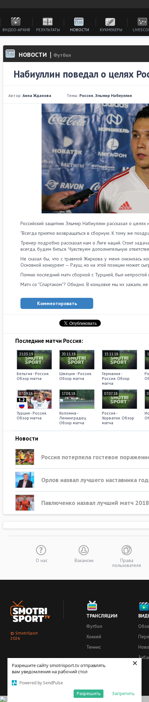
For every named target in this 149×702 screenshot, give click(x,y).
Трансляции (101, 616)
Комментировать (57, 303)
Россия (86, 95)
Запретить (123, 693)
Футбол (94, 626)
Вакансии (84, 560)
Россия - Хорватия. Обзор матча (118, 417)
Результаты (48, 29)
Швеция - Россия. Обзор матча (75, 376)
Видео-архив (16, 29)
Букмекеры (111, 29)
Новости (79, 29)
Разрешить (89, 693)
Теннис (93, 647)
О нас (41, 560)
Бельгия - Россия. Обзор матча (33, 376)
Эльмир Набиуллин (113, 95)
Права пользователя (126, 562)
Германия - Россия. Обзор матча (116, 378)
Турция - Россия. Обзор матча (32, 415)
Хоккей (93, 636)
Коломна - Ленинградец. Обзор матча (73, 417)
